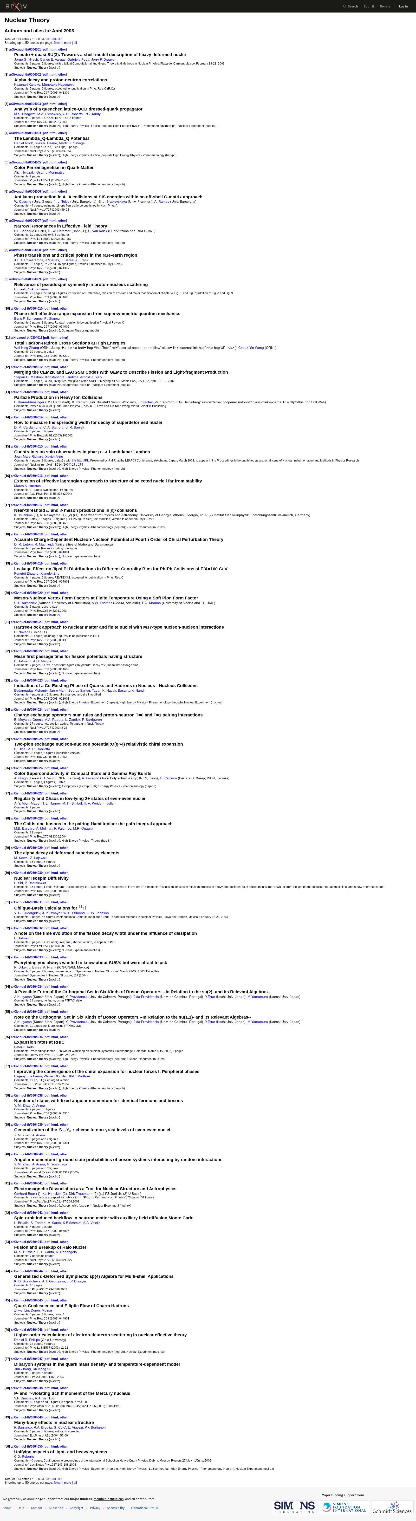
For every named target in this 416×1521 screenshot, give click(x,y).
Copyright (76, 1508)
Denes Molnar (41, 1310)
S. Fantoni (38, 1223)
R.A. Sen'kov (44, 1398)
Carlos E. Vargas (52, 59)
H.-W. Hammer (59, 231)
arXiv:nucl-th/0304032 (27, 928)
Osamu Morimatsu (50, 172)
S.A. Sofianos (38, 289)
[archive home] (16, 6)
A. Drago (21, 778)
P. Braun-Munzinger (29, 402)
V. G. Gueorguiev (27, 913)
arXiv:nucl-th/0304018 (27, 534)
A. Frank (81, 260)
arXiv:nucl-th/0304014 (27, 417)
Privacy (95, 1508)
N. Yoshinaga (57, 1164)
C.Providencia (76, 997)
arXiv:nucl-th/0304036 (27, 1037)
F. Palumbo (62, 828)
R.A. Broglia (43, 1427)
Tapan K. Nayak (104, 690)
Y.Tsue (210, 997)
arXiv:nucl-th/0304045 (27, 1300)
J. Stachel (145, 402)
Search (353, 6)
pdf (45, 49)
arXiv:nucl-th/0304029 (27, 848)
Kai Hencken (52, 1194)
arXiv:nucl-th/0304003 (25, 104)
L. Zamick (72, 720)
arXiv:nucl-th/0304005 (25, 162)
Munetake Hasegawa (58, 84)
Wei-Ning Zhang (26, 348)
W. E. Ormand (74, 913)
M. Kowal (21, 858)
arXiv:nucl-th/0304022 (27, 651)
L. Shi (18, 883)
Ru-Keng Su (42, 1369)
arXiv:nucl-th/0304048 (27, 1388)
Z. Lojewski (38, 858)
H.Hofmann (23, 661)
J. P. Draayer (51, 913)
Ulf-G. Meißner (79, 1076)
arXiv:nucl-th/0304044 (27, 1271)
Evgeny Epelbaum (28, 1076)
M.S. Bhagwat (24, 114)
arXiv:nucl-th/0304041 (27, 1183)
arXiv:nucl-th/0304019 (27, 563)
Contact (36, 1508)
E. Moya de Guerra (28, 720)
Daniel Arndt (23, 143)
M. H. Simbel (72, 803)
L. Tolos (63, 201)
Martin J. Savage (72, 143)
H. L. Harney (50, 803)
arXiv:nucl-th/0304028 (27, 818)
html (53, 49)
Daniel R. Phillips (27, 1340)
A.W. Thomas (102, 603)
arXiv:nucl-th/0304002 (25, 74)
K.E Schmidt (72, 1223)
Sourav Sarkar (79, 690)
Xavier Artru (54, 456)
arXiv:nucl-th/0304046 (27, 1330)
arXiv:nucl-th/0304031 (27, 902)
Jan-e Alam (57, 690)
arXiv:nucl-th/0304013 (27, 392)
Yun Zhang (22, 1369)
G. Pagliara (168, 778)
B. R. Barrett (74, 427)
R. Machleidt (44, 544)
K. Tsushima (23, 515)
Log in (403, 6)
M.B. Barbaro (24, 828)
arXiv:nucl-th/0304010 (27, 308)
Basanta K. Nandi (131, 690)
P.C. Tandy (92, 114)
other (62, 49)
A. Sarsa (54, 1223)
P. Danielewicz (35, 883)
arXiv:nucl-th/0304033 (27, 957)
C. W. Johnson (98, 913)
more (67, 43)
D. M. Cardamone (27, 427)
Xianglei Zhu (49, 573)
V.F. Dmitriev (23, 1398)
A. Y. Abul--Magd (26, 803)
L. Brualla (21, 1223)
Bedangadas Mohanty (30, 690)
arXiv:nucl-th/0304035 (27, 1012)
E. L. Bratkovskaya (112, 201)
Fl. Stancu (52, 318)
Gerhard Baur (24, 1194)
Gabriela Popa (78, 59)
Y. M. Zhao (22, 1105)
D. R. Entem (23, 544)
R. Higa (20, 749)
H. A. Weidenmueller (99, 803)
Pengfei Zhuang (26, 573)
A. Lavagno (90, 778)
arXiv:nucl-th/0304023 (27, 680)
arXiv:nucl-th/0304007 (25, 220)
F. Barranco (23, 1427)
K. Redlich (80, 402)
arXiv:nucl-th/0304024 (27, 709)
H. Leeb (20, 289)
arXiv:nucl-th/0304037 (27, 1066)
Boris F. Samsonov (28, 318)
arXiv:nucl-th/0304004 (25, 133)
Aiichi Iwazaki (24, 172)
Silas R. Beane (46, 143)
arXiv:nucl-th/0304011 (27, 337)
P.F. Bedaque (24, 231)
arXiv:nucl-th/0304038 (27, 1095)
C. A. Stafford (53, 427)
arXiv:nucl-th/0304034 (27, 986)
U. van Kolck (97, 231)
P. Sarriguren (92, 720)
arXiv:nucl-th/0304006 (25, 191)
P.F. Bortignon (95, 1427)
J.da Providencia (146, 997)
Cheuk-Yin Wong (251, 348)
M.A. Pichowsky (49, 114)
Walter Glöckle (55, 1076)
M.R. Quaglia (83, 828)
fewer (57, 43)
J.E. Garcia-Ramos (28, 260)
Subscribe (56, 1508)
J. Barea (67, 260)
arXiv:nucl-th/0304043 (27, 1242)
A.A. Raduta (54, 720)
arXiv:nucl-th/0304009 (25, 279)
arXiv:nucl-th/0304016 (27, 476)
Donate (385, 6)
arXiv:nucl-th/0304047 (27, 1359)
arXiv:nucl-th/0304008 (25, 250)
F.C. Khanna (151, 603)
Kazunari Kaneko (27, 84)
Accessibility (115, 1508)
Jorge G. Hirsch (26, 59)
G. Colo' (60, 1427)
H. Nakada (22, 632)
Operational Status (144, 1508)
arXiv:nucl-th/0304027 (27, 793)
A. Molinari (44, 828)
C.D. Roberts (73, 114)
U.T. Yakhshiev (25, 603)
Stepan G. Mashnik (28, 377)
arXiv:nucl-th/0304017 (27, 505)
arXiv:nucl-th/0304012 (27, 367)
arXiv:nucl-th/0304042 (27, 1213)
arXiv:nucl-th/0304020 (27, 593)
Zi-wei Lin (21, 1310)
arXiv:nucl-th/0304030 (27, 873)
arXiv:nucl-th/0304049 (27, 1417)
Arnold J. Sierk (91, 377)
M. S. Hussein (24, 1252)
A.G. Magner (43, 661)
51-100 (45, 39)
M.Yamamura (257, 997)
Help (21, 1508)
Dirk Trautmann (80, 1194)
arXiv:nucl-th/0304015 (27, 446)
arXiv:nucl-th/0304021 (27, 622)
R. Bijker (20, 967)
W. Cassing (22, 201)
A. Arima (38, 1105)
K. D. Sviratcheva (27, 1281)
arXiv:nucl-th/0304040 (27, 1154)
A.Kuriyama (23, 997)
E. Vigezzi (75, 1427)
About (6, 1508)
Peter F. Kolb (24, 1047)
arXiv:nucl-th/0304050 (27, 1446)
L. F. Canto (45, 1252)
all (75, 43)
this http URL (80, 460)
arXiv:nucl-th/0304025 (27, 739)
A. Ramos (161, 201)
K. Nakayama (50, 515)
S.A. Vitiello (91, 1223)
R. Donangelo (66, 1252)
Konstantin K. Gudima (61, 377)
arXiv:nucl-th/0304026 (27, 768)
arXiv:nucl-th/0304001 (25, 49)
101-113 (56, 39)
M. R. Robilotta (38, 749)
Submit (369, 6)
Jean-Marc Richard (28, 456)
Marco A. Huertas (27, 486)
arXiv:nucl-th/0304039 (27, 1124)
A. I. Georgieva (53, 1281)
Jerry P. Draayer (103, 59)
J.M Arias (52, 260)
